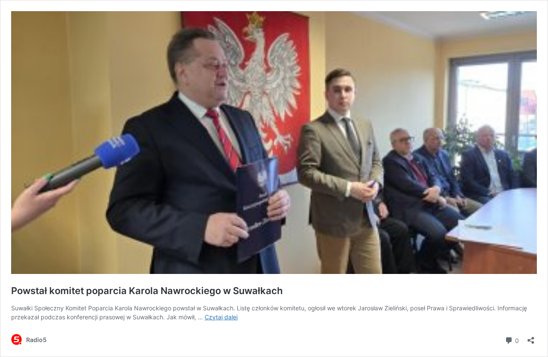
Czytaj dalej (221, 317)
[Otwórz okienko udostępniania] (531, 337)
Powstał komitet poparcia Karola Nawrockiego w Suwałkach (147, 290)
